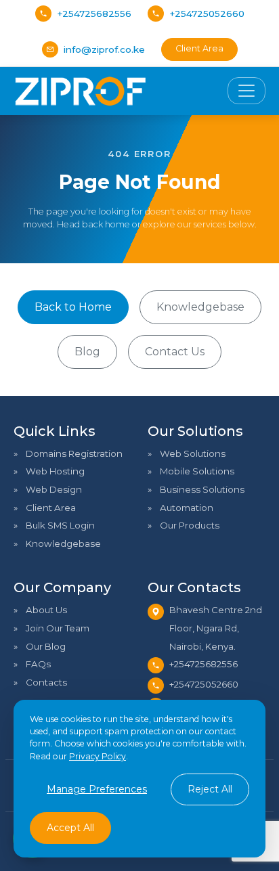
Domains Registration (74, 453)
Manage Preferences (97, 789)
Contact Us (175, 351)
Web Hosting (55, 471)
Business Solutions (202, 489)
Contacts (46, 682)
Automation (186, 507)
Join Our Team (57, 628)
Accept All (70, 828)
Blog (87, 351)
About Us (46, 609)
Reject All (210, 789)
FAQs (38, 663)
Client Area (199, 48)
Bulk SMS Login (60, 525)
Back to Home (73, 306)
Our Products (189, 525)
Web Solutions (193, 453)
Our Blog (46, 646)
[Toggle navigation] (246, 90)
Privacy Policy (97, 756)
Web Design (54, 489)
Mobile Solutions (197, 471)
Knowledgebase (200, 306)
